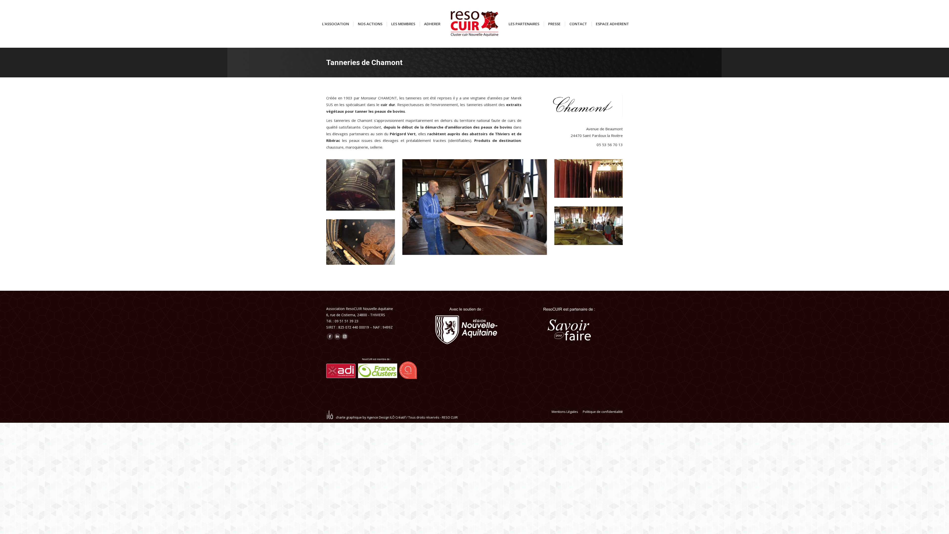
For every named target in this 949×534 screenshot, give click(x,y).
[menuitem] (335, 23)
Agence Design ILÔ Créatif (386, 417)
